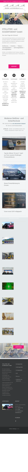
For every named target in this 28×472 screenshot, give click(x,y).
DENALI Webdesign (13, 428)
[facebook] (2, 357)
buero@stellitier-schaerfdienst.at (18, 1)
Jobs (17, 373)
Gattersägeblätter (19, 367)
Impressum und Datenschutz (19, 380)
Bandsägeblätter (19, 364)
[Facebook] (15, 421)
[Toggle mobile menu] (25, 10)
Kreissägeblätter (19, 370)
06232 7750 (20, 407)
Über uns (17, 376)
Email (19, 409)
